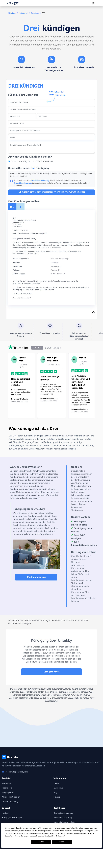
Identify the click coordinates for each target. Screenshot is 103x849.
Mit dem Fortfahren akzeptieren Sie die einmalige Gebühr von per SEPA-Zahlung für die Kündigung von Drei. (51, 174)
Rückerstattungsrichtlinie (64, 822)
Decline (41, 842)
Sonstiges (35, 13)
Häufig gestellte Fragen (12, 817)
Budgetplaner (8, 792)
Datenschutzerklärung (41, 180)
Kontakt (5, 813)
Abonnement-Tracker (11, 797)
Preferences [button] (60, 836)
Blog (55, 792)
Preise (56, 783)
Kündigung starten (36, 577)
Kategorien (23, 13)
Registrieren (7, 788)
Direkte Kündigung (10, 801)
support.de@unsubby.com (17, 772)
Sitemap (57, 797)
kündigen (12, 13)
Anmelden (6, 783)
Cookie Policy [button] (9, 836)
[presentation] (51, 130)
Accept (62, 842)
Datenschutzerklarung (63, 817)
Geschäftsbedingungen (23, 183)
